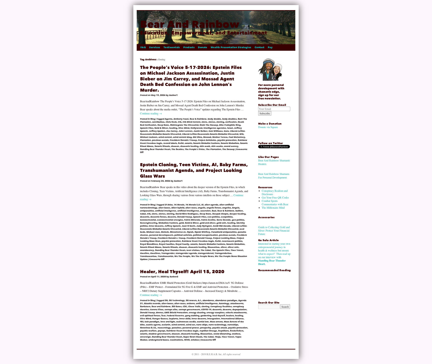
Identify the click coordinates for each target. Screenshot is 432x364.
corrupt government (189, 309)
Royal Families (166, 244)
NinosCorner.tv (178, 232)
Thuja (218, 337)
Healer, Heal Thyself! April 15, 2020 (182, 271)
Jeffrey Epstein (173, 226)
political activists (183, 235)
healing (173, 128)
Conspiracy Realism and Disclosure (275, 192)
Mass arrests (216, 322)
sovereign (145, 337)
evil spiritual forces (150, 315)
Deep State (163, 125)
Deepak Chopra (220, 214)
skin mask (205, 146)
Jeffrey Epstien (157, 131)
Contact (259, 47)
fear (163, 315)
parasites (176, 328)
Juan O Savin (188, 226)
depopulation (239, 309)
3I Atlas (169, 205)
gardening (205, 315)
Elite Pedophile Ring (229, 125)
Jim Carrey (172, 131)
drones (159, 312)
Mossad (207, 137)
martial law (203, 322)
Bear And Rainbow (189, 24)
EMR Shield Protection (176, 312)
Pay (270, 47)
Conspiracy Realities (221, 306)
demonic (144, 217)
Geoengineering (148, 223)
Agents (168, 119)
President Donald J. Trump (171, 238)
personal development (161, 235)
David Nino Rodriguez (187, 214)
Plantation (145, 140)
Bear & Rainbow (198, 119)
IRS (141, 322)
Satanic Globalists (230, 143)
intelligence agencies (215, 128)
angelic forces (214, 208)
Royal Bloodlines (149, 244)
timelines (155, 253)
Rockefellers (236, 331)
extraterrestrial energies (170, 220)
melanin (166, 325)
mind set (190, 325)
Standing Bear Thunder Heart (155, 149)
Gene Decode (224, 220)
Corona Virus (156, 309)
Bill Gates (177, 306)
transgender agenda (186, 253)
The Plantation (213, 149)
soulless (236, 334)
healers (230, 315)
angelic (201, 208)
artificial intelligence (188, 211)
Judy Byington (204, 226)
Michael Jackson (148, 137)
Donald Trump (184, 217)
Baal (214, 211)
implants (173, 318)
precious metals (160, 140)
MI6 (241, 134)
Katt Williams (216, 131)
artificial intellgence (165, 211)
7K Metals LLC (192, 205)
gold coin (221, 223)
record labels (170, 143)
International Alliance (232, 318)
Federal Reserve (175, 315)
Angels (235, 208)
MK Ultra (197, 137)
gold (181, 223)
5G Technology (177, 300)
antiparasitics (147, 211)
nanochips (232, 325)
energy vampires (215, 312)
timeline (144, 253)
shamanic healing (189, 146)
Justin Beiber (200, 131)
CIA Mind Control (191, 122)
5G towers (191, 300)
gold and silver (207, 223)
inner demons (156, 226)
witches (195, 340)
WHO (187, 340)
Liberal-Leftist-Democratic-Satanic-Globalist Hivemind (210, 134)
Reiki (181, 143)
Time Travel (237, 250)
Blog (152, 119)
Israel (230, 128)
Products (189, 47)
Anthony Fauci (180, 119)
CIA (179, 122)
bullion (239, 211)
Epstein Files (146, 128)
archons (191, 303)
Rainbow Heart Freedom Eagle (198, 241)
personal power (190, 328)
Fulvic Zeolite (208, 220)
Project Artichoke (207, 140)
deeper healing (238, 214)
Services (154, 47)
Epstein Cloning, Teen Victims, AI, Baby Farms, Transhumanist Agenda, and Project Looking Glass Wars (194, 170)
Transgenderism (223, 253)
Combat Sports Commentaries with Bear (275, 202)
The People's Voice (195, 149)
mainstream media (186, 322)
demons (172, 217)
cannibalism (158, 122)
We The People (182, 256)
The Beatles (177, 149)
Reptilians (223, 331)
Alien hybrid (177, 208)
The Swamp (228, 149)
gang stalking (192, 315)
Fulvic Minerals (192, 220)
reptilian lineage (208, 331)
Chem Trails (194, 306)
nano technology (217, 325)
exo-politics (213, 217)
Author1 (173, 95)
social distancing (222, 334)
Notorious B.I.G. (148, 328)
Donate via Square (268, 127)
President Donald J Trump (183, 140)
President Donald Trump (199, 238)
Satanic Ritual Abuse (150, 247)
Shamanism (214, 247)
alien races (191, 208)
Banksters (145, 306)
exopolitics (227, 217)
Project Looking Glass (224, 238)
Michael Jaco (153, 232)
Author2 (174, 277)
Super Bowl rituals (192, 337)
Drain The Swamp (209, 125)
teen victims (192, 250)
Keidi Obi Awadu (222, 226)
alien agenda (211, 205)
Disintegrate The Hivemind (184, 125)
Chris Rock (171, 122)
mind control (165, 137)
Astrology (224, 303)
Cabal (143, 214)
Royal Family (182, 244)
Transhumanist (165, 256)
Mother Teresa (219, 137)
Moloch (165, 232)
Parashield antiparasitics (224, 232)
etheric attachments (236, 312)
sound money (231, 146)
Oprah (190, 232)
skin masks (217, 146)
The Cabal (206, 250)
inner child (184, 318)
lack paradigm (152, 322)
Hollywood (196, 128)
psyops (161, 331)
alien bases (164, 208)
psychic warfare (148, 331)
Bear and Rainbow (161, 306)
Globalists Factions (168, 223)
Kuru (226, 131)
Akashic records (152, 303)
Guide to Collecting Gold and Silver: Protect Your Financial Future (274, 230)
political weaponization (205, 235)
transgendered (205, 253)
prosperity (205, 328)
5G (166, 300)
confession (231, 122)
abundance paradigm (226, 300)
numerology (164, 328)
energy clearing (197, 312)
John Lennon (185, 131)
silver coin (233, 247)
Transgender (167, 253)
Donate (202, 47)
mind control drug (182, 137)
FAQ (143, 47)
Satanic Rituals (162, 146)
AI (202, 205)
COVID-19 (206, 309)
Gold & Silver (161, 128)
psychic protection (227, 140)
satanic (188, 143)
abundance (208, 300)
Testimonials (172, 47)
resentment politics (232, 241)
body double (214, 119)
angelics (226, 208)
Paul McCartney (237, 137)
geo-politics (238, 220)
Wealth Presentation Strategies (231, 47)
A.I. (199, 300)
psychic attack (219, 328)
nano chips (201, 325)
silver (224, 247)
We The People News (202, 256)
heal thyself (218, 315)
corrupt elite (171, 309)
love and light (167, 322)
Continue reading (151, 113)
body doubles (229, 119)
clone (204, 122)
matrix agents (153, 325)
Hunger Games (160, 318)
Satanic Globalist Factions (206, 143)
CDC (185, 306)
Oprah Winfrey (202, 232)
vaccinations (176, 340)
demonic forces (158, 217)
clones (211, 122)
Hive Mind (183, 128)
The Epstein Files (221, 250)
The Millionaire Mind (273, 207)
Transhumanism (148, 256)
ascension (205, 211)
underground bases (158, 340)
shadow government (159, 334)
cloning (220, 122)
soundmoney (147, 250)
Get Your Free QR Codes (275, 197)
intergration (213, 318)
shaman (175, 146)
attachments (236, 303)
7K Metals (179, 205)
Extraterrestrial (148, 220)
